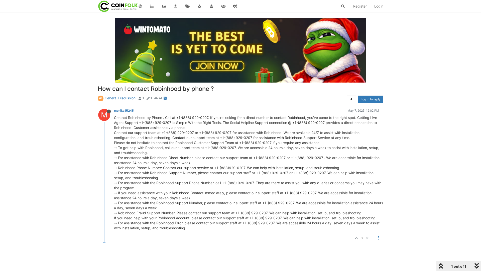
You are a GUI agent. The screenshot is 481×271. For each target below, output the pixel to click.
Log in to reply (371, 99)
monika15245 (124, 110)
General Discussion (120, 98)
